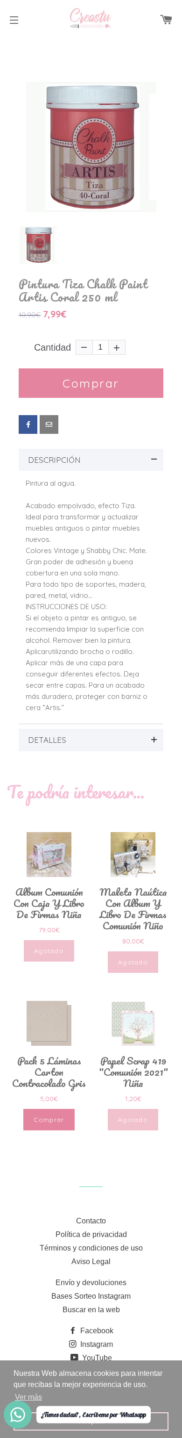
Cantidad (52, 347)
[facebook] (28, 424)
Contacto (91, 1221)
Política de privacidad (91, 1234)
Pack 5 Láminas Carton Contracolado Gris (49, 1072)
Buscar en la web (91, 1310)
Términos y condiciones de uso (91, 1248)
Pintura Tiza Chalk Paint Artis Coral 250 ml (83, 290)
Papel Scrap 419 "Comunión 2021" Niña (133, 1072)
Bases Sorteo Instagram (91, 1296)
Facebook (95, 1331)
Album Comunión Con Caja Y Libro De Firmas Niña (49, 903)
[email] (49, 424)
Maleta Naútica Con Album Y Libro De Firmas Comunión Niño (133, 908)
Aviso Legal (91, 1261)
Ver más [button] (28, 1397)
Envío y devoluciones (91, 1283)
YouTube (96, 1358)
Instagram (95, 1344)
